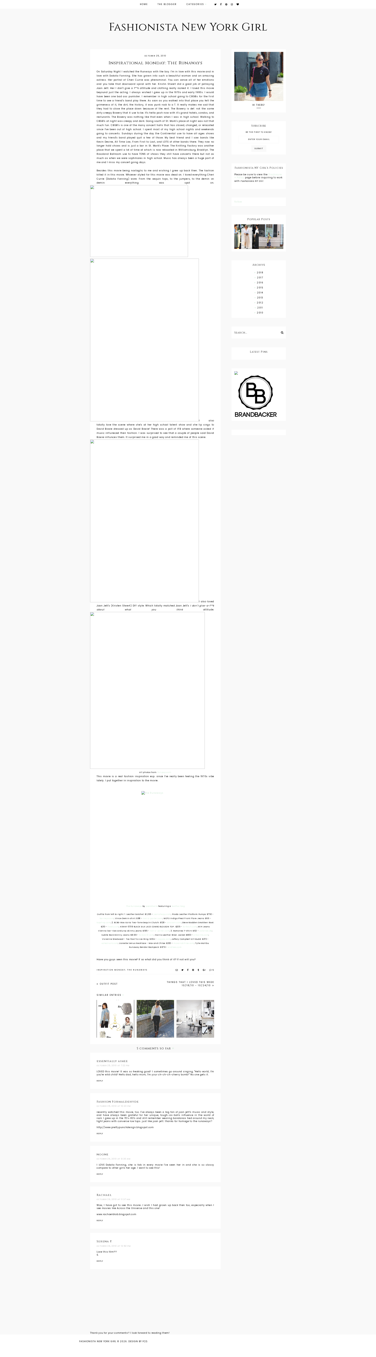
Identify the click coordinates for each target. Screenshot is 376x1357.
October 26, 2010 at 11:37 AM (113, 1199)
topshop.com (104, 922)
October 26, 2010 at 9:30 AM (114, 1159)
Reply (100, 1080)
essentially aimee (112, 1061)
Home (144, 4)
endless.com (175, 947)
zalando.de (205, 931)
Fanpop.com (164, 772)
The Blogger (167, 4)
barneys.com (107, 918)
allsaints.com (200, 935)
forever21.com (146, 935)
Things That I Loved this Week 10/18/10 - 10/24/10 (190, 984)
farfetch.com (190, 926)
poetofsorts (152, 906)
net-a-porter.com (152, 918)
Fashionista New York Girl (188, 27)
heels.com (113, 926)
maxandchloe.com (183, 943)
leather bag (178, 906)
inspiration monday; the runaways (122, 970)
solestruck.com (110, 943)
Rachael (104, 1195)
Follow (238, 201)
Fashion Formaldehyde (118, 1102)
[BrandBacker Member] (258, 396)
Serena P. (104, 1241)
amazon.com (174, 922)
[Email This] (177, 970)
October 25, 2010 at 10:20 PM (114, 1106)
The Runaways (134, 906)
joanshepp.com (162, 914)
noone (103, 1154)
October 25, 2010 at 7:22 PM (113, 1065)
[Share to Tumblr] (199, 970)
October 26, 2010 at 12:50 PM (114, 1246)
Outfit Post (108, 984)
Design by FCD (137, 1341)
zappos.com (163, 939)
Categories (195, 4)
